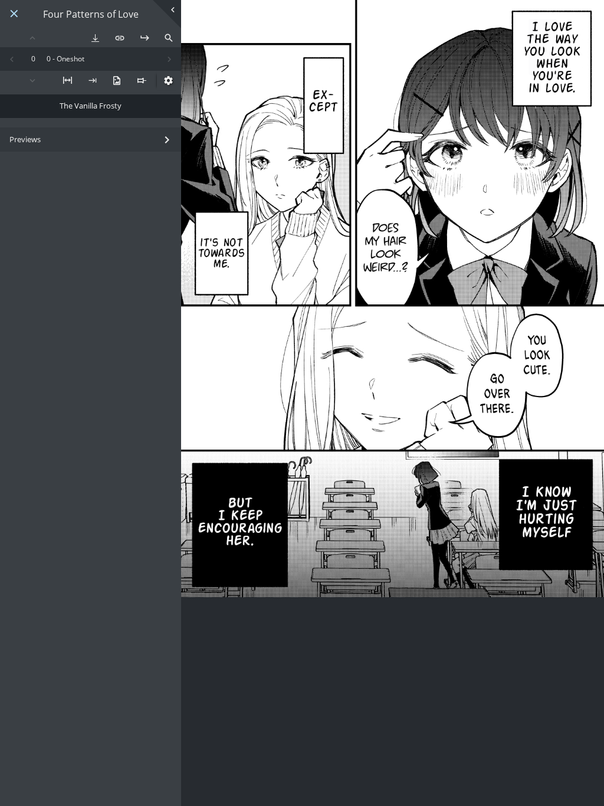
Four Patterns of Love (91, 14)
